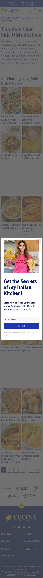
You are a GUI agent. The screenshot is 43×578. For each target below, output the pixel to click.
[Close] (38, 241)
